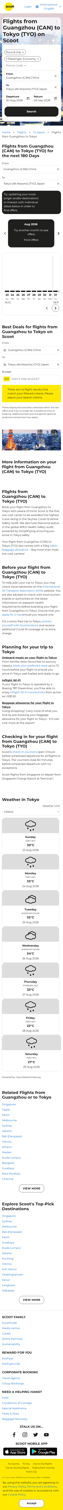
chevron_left (4, 233)
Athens (7, 1147)
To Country (13, 1463)
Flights (21, 132)
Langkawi (8, 1285)
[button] (23, 59)
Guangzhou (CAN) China (22, 77)
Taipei (6, 1109)
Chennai (7, 1179)
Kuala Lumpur (11, 1157)
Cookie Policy (17, 1494)
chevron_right (58, 233)
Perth (6, 1115)
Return (38, 96)
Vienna (6, 1141)
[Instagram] (25, 1435)
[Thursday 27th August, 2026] (28, 291)
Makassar (8, 1290)
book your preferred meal (30, 665)
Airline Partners (12, 1338)
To (7, 85)
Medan (6, 1152)
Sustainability (11, 1344)
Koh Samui (9, 1269)
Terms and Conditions (42, 1486)
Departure (12, 96)
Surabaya (8, 1168)
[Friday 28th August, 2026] (34, 291)
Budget (6, 371)
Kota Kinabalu (11, 1173)
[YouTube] (46, 1435)
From (9, 73)
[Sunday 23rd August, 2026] (7, 291)
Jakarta (7, 1131)
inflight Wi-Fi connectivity (27, 692)
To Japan (39, 132)
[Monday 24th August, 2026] (12, 291)
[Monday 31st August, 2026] (50, 291)
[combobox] (30, 169)
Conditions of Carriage (17, 1403)
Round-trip (13, 52)
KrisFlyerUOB (11, 1363)
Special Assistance (14, 1408)
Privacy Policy (17, 1486)
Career (6, 1333)
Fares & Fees (10, 1413)
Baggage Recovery (15, 1419)
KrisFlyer (7, 1358)
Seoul (6, 1279)
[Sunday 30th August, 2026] (45, 291)
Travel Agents (11, 1378)
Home (6, 132)
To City (26, 1463)
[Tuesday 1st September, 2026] (55, 291)
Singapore (9, 1104)
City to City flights (42, 1463)
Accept (31, 1503)
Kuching (7, 1258)
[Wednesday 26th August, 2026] (23, 291)
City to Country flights (17, 1467)
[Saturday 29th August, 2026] (39, 291)
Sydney (7, 1125)
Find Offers (31, 240)
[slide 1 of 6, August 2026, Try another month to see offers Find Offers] (31, 233)
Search (31, 111)
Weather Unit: (51, 805)
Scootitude (9, 1322)
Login (28, 6)
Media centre (11, 1328)
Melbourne (9, 1120)
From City (31, 1471)
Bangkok (8, 1163)
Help (5, 1397)
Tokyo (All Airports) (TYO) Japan (26, 89)
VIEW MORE (31, 1188)
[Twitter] (36, 1435)
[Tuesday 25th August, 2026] (18, 291)
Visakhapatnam (12, 1274)
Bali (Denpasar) (12, 1136)
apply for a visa (12, 614)
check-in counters (24, 752)
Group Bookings (13, 1383)
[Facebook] (14, 1435)
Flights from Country (43, 1467)
